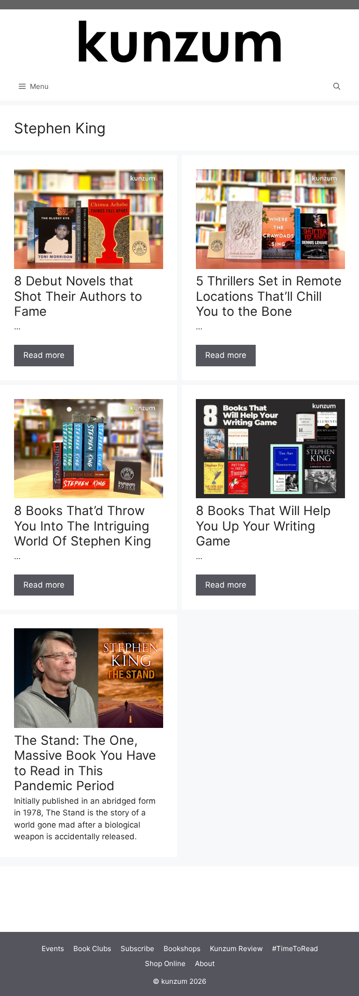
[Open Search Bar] (337, 87)
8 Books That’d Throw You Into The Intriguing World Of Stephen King (82, 526)
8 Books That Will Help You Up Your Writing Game (263, 526)
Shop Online (165, 963)
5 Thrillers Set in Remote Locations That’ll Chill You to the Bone (269, 296)
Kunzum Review (236, 948)
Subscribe (137, 948)
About (205, 963)
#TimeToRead (295, 948)
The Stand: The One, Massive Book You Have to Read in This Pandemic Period (85, 763)
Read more (44, 355)
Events (53, 948)
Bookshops (182, 948)
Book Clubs (92, 948)
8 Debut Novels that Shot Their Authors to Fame (78, 296)
